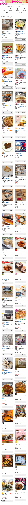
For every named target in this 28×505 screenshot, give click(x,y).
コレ (4, 39)
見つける (10, 9)
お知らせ (17, 9)
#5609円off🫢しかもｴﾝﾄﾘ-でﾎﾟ (7, 105)
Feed (3, 9)
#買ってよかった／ (20, 33)
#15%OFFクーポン (19, 130)
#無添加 (17, 252)
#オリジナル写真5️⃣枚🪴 (19, 106)
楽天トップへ (24, 4)
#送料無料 (17, 57)
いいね (11, 39)
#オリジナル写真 (5, 57)
